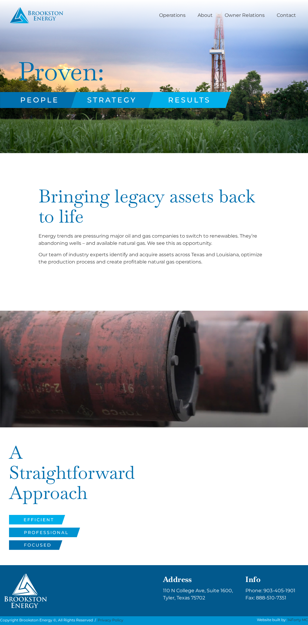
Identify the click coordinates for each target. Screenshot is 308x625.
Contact (286, 15)
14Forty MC (298, 619)
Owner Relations (245, 15)
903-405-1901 (279, 590)
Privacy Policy (110, 620)
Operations (172, 15)
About (205, 15)
